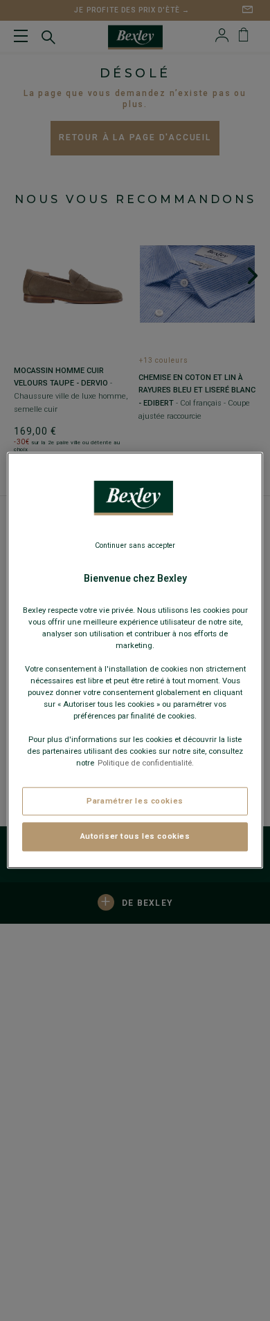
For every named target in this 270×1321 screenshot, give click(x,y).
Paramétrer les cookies (135, 801)
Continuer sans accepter (135, 545)
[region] (135, 660)
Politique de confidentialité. (146, 763)
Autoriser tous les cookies (135, 837)
